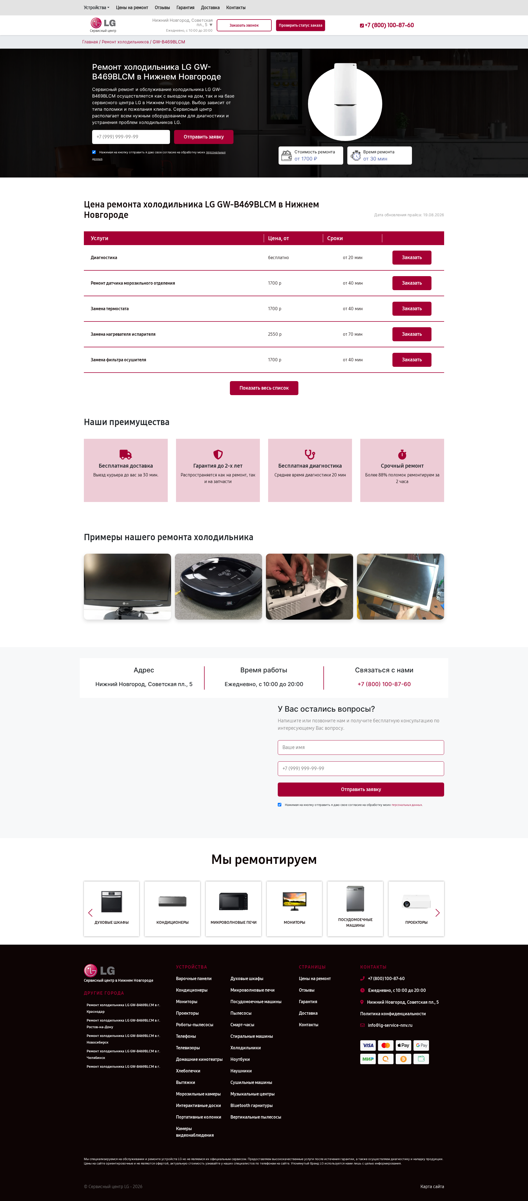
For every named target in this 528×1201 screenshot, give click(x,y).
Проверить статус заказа (300, 25)
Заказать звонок (244, 25)
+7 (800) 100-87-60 (384, 684)
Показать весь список (264, 388)
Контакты (236, 7)
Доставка (210, 7)
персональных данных (407, 805)
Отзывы (162, 7)
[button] (90, 913)
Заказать (412, 257)
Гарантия (185, 7)
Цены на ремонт (132, 7)
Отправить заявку (204, 137)
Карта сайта (432, 1186)
